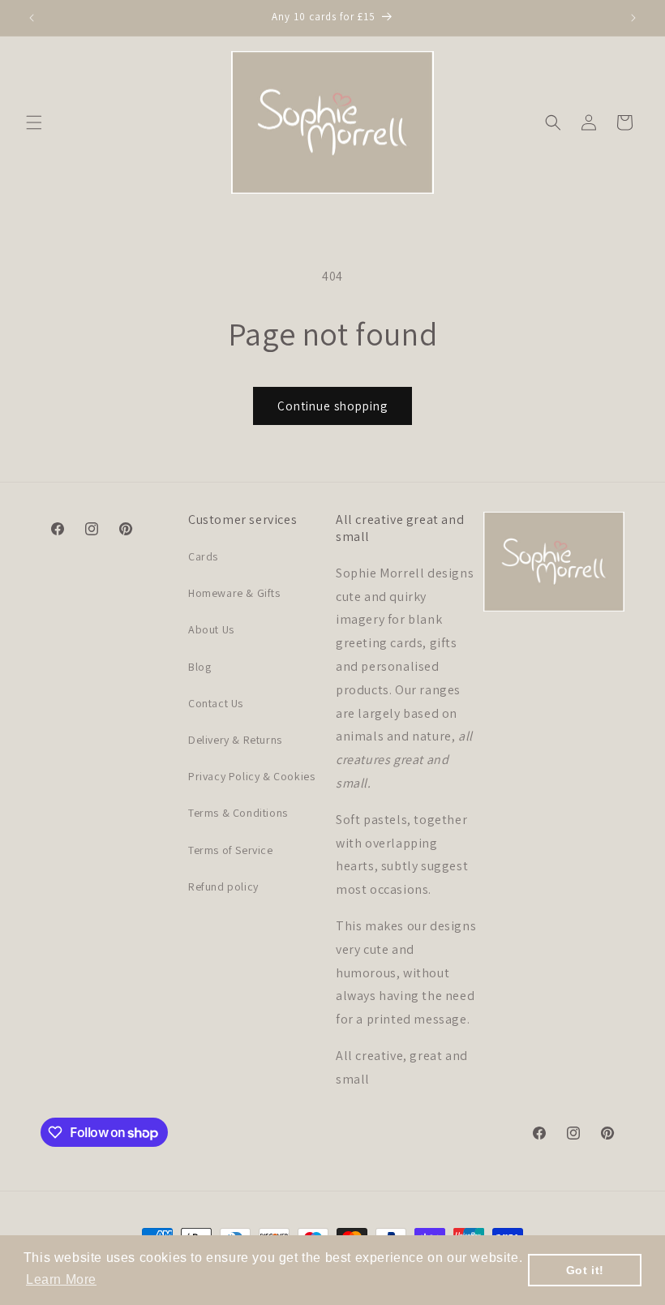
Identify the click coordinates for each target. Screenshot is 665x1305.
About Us (211, 629)
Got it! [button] (585, 1270)
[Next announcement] (633, 18)
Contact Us (215, 703)
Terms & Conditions (238, 812)
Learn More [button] (61, 1279)
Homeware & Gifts (234, 593)
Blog (199, 666)
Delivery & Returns (235, 739)
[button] (34, 122)
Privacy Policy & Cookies (251, 776)
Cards (203, 556)
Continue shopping (332, 406)
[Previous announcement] (31, 18)
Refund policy (223, 886)
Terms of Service (230, 850)
